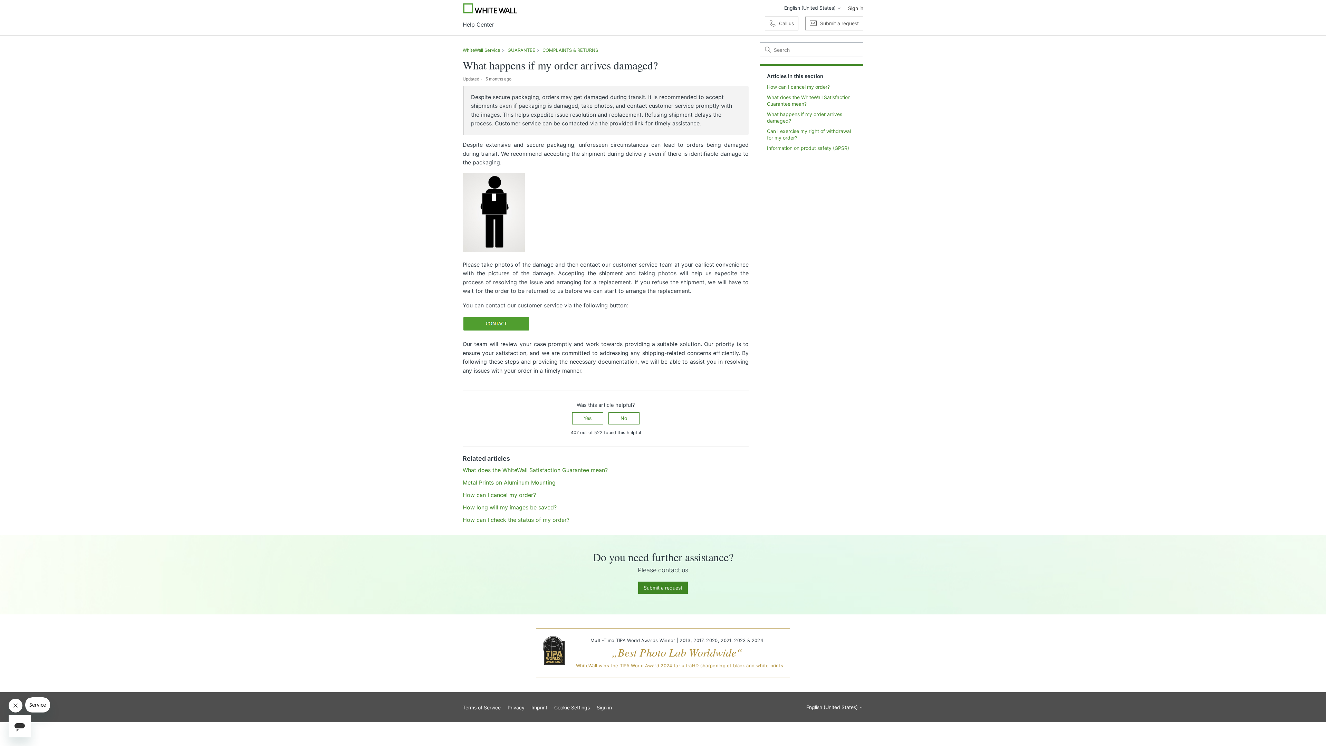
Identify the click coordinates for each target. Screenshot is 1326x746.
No (624, 418)
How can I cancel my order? (798, 87)
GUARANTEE (521, 50)
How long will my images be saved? (510, 507)
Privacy (516, 707)
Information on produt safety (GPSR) (808, 148)
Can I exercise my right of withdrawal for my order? (809, 134)
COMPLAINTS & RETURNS (570, 50)
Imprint (539, 707)
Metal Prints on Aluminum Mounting (509, 482)
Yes (588, 418)
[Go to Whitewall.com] (490, 8)
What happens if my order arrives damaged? (804, 117)
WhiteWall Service (481, 50)
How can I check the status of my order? (516, 519)
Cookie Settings (572, 707)
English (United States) (810, 8)
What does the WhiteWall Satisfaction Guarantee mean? (809, 100)
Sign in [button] (855, 8)
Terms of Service (482, 707)
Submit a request (663, 588)
